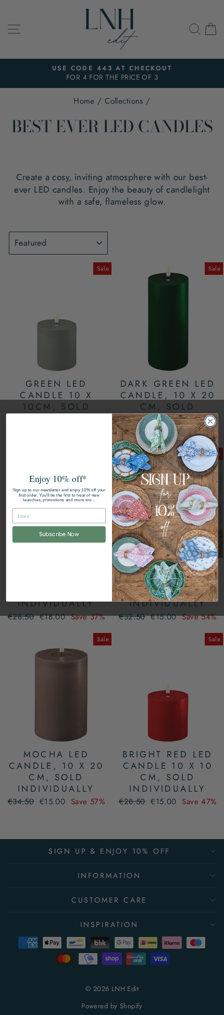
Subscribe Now (59, 534)
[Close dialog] (210, 421)
